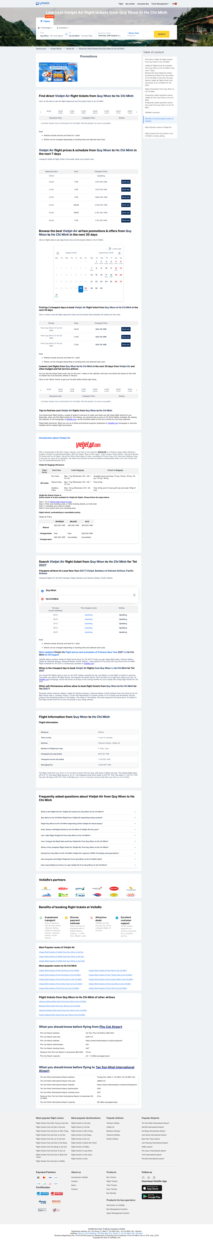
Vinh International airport (152, 1155)
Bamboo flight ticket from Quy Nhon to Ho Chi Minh (59, 1006)
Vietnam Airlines (113, 1123)
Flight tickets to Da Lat (80, 1139)
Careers (74, 1181)
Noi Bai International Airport (153, 1127)
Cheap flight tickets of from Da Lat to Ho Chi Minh (59, 988)
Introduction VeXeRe (79, 1177)
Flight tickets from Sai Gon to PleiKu (50, 1161)
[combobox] (40, 36)
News (73, 1185)
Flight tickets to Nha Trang (82, 1131)
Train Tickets (111, 1185)
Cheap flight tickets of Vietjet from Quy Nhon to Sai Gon (61, 956)
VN (173, 4)
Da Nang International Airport (153, 1131)
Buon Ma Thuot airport (151, 1139)
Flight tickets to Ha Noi (80, 1127)
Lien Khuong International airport (155, 1143)
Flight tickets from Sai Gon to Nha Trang (52, 1131)
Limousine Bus (143, 4)
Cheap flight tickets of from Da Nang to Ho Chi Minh (60, 975)
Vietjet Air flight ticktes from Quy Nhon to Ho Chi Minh (101, 48)
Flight (121, 4)
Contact (74, 1189)
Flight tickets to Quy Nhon (81, 1151)
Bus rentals (130, 4)
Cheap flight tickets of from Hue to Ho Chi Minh (108, 970)
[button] (88, 812)
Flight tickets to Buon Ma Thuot (84, 1143)
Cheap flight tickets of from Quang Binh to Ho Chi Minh (111, 979)
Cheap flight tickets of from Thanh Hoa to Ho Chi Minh (110, 975)
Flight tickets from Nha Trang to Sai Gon (52, 1123)
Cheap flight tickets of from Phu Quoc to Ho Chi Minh (60, 979)
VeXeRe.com (71, 419)
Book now (126, 182)
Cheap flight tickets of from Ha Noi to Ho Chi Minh (59, 970)
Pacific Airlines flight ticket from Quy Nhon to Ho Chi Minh (62, 1015)
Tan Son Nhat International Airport (155, 1123)
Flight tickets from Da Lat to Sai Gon (50, 1139)
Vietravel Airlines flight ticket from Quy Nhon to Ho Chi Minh (63, 1010)
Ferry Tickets (111, 1189)
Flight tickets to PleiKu (80, 1147)
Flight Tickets (111, 1181)
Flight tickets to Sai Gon (80, 1123)
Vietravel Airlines (113, 1135)
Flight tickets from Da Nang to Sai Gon (51, 1147)
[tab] (44, 21)
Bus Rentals (111, 1193)
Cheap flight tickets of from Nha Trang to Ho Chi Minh (60, 984)
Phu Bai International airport (153, 1159)
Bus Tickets (111, 1177)
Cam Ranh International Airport (154, 1135)
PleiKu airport (147, 1147)
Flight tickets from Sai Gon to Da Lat (50, 1151)
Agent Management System (117, 1213)
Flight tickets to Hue (79, 1159)
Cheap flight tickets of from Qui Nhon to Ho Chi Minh (110, 984)
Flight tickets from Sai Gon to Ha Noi (50, 1135)
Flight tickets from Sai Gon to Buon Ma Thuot (51, 1156)
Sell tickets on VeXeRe (115, 1205)
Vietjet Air (70, 48)
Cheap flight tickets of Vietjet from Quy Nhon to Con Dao (62, 961)
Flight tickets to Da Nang (81, 1135)
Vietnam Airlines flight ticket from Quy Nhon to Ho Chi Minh (62, 1001)
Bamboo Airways (113, 1131)
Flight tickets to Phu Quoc (81, 1155)
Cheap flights (56, 48)
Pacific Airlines (112, 1139)
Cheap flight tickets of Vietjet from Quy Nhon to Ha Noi (61, 952)
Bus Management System (116, 1209)
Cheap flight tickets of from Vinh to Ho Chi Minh (108, 988)
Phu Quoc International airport (154, 1151)
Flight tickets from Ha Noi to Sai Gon (50, 1127)
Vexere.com (41, 48)
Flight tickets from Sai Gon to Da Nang (51, 1143)
